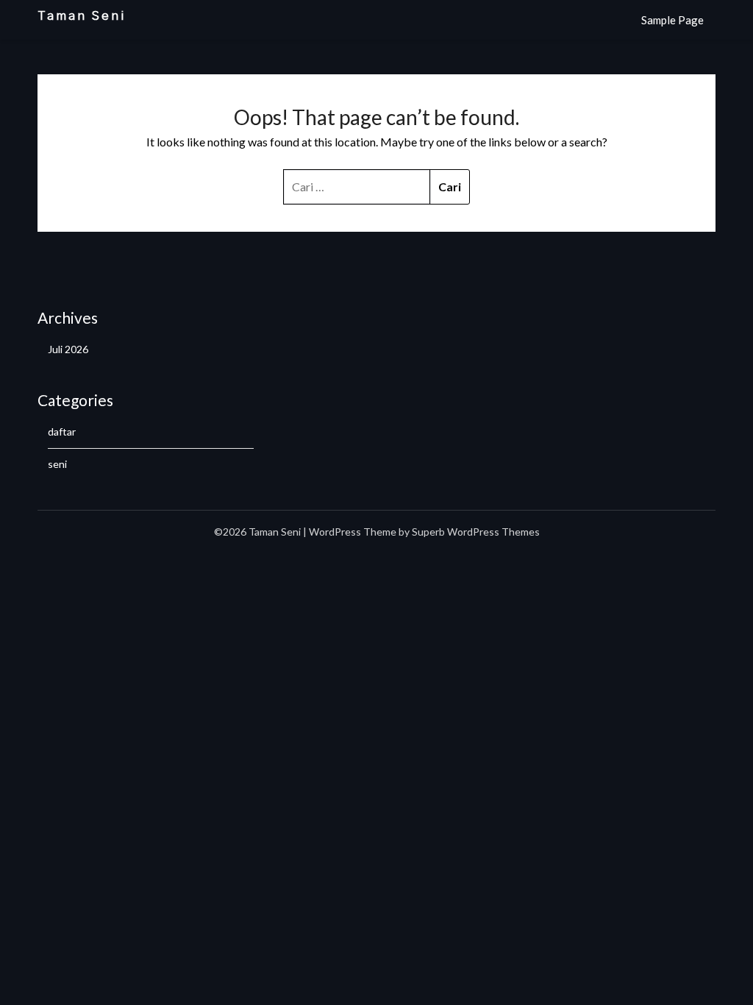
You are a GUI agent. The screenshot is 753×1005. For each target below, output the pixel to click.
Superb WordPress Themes (476, 531)
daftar (62, 431)
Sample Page (672, 19)
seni (57, 464)
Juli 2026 (68, 349)
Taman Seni (82, 16)
